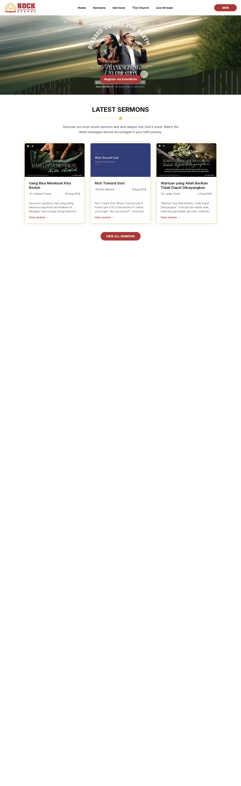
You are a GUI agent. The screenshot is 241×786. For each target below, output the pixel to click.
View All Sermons (120, 236)
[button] (164, 7)
